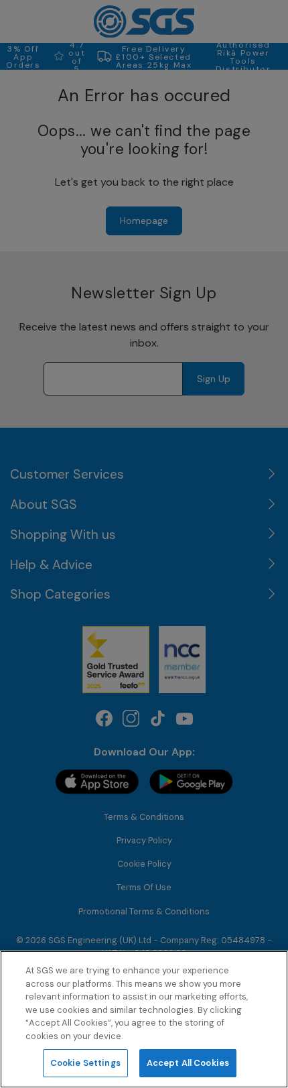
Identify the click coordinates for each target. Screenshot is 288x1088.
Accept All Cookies (188, 1063)
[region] (144, 1019)
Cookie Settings (85, 1063)
